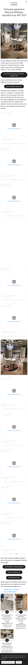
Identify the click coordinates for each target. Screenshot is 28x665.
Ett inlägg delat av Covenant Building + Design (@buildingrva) (14, 179)
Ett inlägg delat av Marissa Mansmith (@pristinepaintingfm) (14, 408)
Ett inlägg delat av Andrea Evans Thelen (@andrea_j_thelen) (14, 299)
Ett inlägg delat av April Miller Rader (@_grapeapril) (14, 481)
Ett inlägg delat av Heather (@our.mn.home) (14, 517)
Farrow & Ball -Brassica (10, 591)
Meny (26, 1)
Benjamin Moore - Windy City (12, 589)
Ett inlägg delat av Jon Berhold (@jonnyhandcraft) (14, 445)
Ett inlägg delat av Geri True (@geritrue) (14, 215)
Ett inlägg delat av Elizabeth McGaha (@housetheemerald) (14, 143)
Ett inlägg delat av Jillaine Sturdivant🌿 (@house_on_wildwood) (14, 553)
